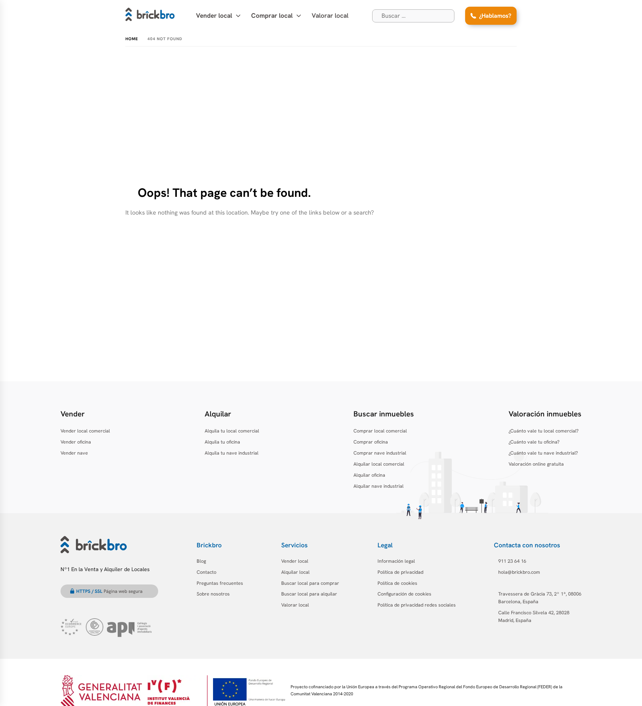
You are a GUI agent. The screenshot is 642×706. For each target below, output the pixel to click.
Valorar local (330, 15)
